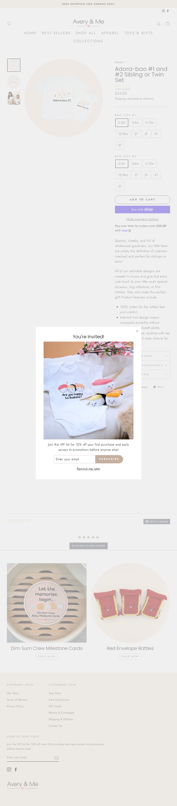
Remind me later (88, 468)
